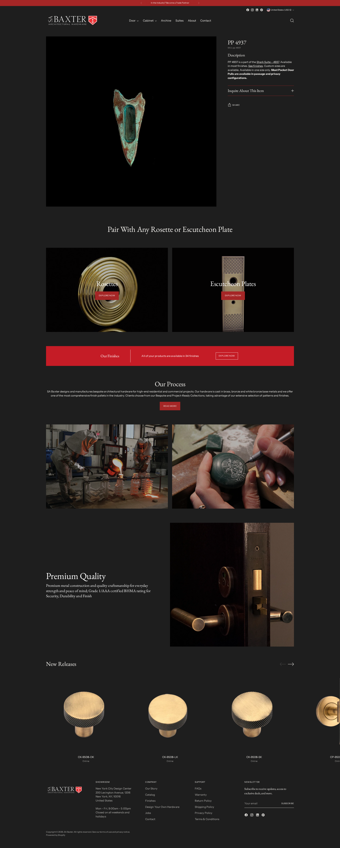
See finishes (255, 66)
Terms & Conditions (207, 819)
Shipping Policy (204, 807)
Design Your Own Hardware (162, 807)
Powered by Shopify (55, 835)
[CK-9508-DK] (86, 712)
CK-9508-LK (170, 757)
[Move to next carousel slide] (291, 664)
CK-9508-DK (86, 757)
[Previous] (141, 3)
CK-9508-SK (254, 757)
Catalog (150, 794)
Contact (150, 819)
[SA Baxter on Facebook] (247, 9)
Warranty (201, 794)
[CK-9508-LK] (170, 712)
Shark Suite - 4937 (268, 62)
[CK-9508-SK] (254, 712)
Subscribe (287, 803)
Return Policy (203, 800)
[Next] (199, 3)
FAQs (198, 788)
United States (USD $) (281, 10)
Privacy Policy (203, 813)
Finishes (150, 800)
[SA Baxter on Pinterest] (261, 9)
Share (236, 105)
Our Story (151, 788)
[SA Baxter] (72, 20)
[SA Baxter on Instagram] (252, 9)
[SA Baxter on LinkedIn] (257, 9)
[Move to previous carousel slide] (283, 664)
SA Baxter (68, 832)
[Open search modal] (292, 20)
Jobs (148, 813)
